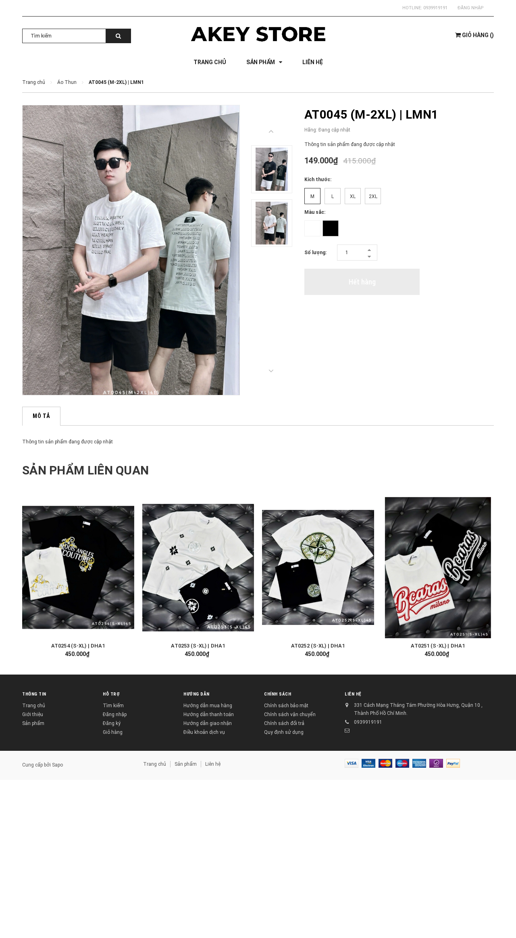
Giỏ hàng (113, 732)
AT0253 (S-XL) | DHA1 (198, 646)
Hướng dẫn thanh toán (208, 714)
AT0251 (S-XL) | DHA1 (438, 646)
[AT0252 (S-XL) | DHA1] (318, 567)
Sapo (57, 765)
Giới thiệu (32, 714)
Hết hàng (362, 282)
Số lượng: (315, 252)
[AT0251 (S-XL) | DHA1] (438, 567)
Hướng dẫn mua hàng (207, 705)
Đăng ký (112, 723)
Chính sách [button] (277, 694)
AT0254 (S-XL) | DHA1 (78, 646)
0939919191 (435, 7)
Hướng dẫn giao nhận (207, 723)
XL (353, 196)
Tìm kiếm (113, 705)
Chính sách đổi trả (284, 723)
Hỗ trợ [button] (111, 694)
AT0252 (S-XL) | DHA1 (318, 646)
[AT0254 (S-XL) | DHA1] (78, 567)
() (478, 35)
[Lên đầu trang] (502, 918)
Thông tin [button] (34, 694)
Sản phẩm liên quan (85, 470)
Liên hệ (213, 764)
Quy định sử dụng (284, 732)
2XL (373, 196)
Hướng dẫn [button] (196, 694)
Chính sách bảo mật (286, 705)
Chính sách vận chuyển (290, 714)
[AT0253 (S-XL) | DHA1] (198, 567)
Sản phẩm (33, 723)
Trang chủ (33, 705)
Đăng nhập (471, 7)
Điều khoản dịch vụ (204, 732)
